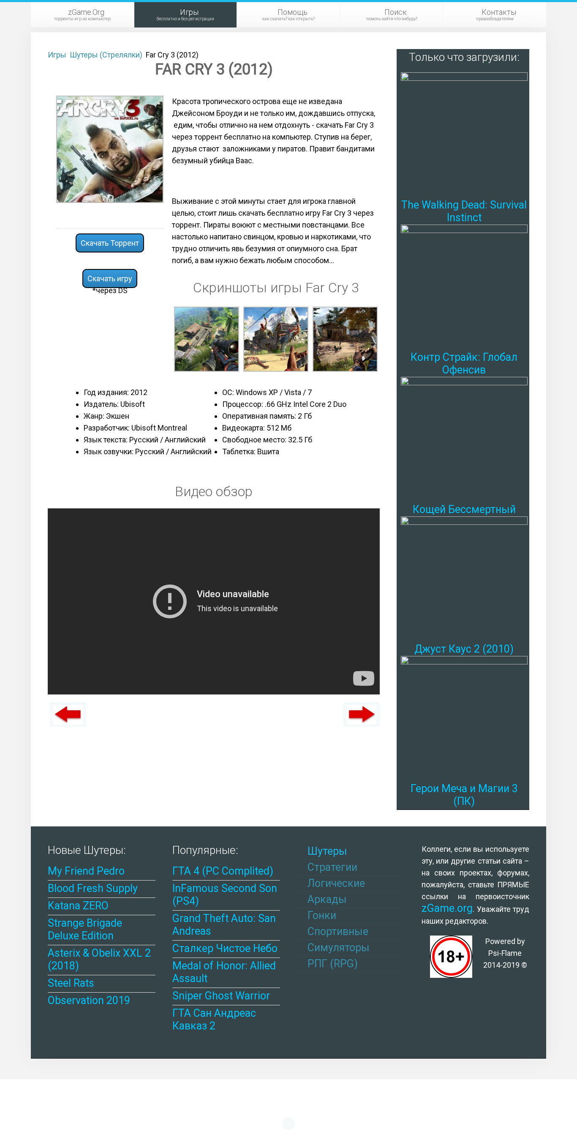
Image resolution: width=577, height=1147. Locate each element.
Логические (335, 883)
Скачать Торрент (110, 243)
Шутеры (326, 851)
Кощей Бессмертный (464, 509)
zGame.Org (82, 14)
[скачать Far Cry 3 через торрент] (109, 148)
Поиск (391, 14)
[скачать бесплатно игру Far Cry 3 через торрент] (206, 338)
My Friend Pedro (86, 871)
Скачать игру (109, 278)
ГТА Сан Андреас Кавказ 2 (214, 1019)
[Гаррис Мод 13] (68, 715)
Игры (185, 14)
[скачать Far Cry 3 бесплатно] (275, 338)
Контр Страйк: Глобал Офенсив (464, 363)
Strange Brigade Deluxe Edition (85, 929)
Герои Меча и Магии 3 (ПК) (464, 794)
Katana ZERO (78, 906)
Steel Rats (71, 983)
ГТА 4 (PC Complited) (222, 871)
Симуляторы (337, 947)
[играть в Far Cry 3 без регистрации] (345, 338)
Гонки (320, 915)
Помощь (288, 14)
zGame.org (447, 908)
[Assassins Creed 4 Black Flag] (361, 715)
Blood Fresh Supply (93, 888)
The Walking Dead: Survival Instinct (464, 211)
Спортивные (336, 931)
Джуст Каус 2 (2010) (464, 649)
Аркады (326, 899)
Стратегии (331, 867)
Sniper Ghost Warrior (221, 996)
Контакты (496, 14)
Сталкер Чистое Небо (225, 948)
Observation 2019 (89, 1000)
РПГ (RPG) (331, 964)
